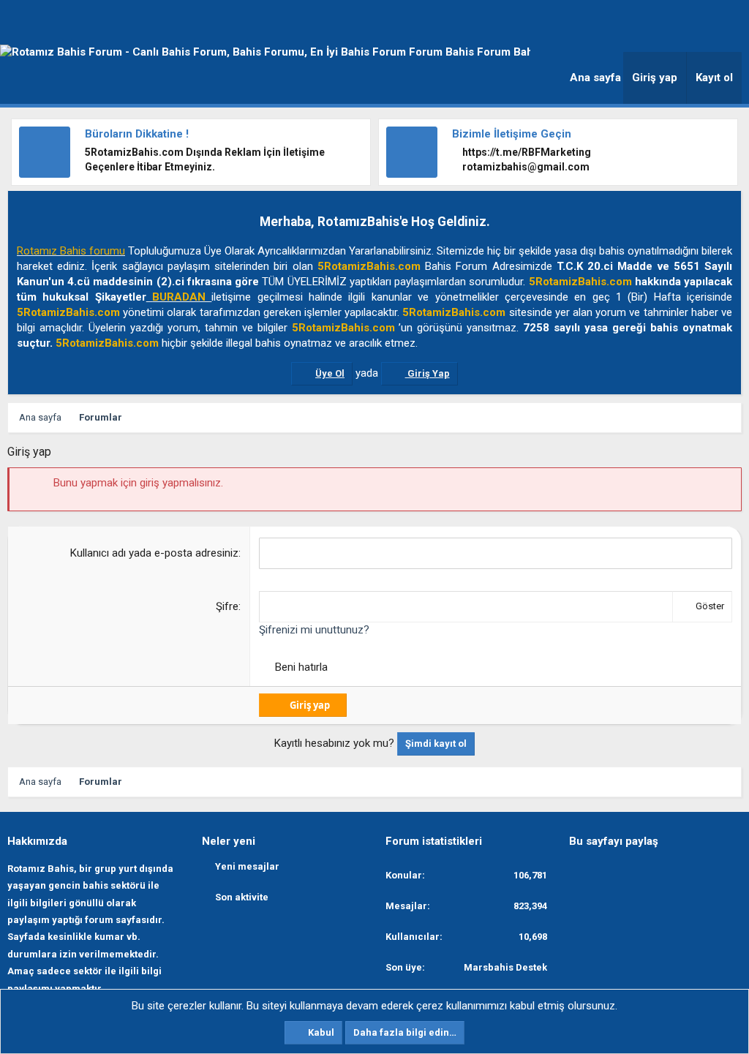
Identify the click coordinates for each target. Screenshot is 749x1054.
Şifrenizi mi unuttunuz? (314, 629)
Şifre (227, 606)
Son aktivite (241, 897)
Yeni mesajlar (247, 866)
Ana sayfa (595, 77)
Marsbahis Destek (505, 967)
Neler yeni (228, 841)
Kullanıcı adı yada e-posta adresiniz (154, 553)
